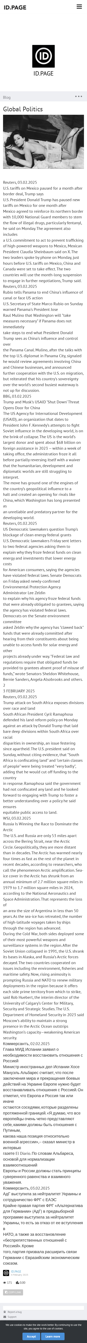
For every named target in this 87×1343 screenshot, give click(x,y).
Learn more (53, 1336)
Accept (31, 1336)
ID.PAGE (43, 73)
